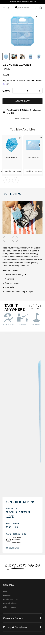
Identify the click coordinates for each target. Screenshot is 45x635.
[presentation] (6, 239)
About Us (6, 595)
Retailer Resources (10, 599)
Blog (5, 591)
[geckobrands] (22, 8)
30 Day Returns (12, 548)
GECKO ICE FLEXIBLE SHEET (12, 158)
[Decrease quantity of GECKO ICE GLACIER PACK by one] (15, 91)
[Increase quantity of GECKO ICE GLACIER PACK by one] (39, 91)
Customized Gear (10, 603)
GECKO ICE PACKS (33, 158)
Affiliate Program (9, 607)
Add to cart (11, 171)
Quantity (6, 91)
